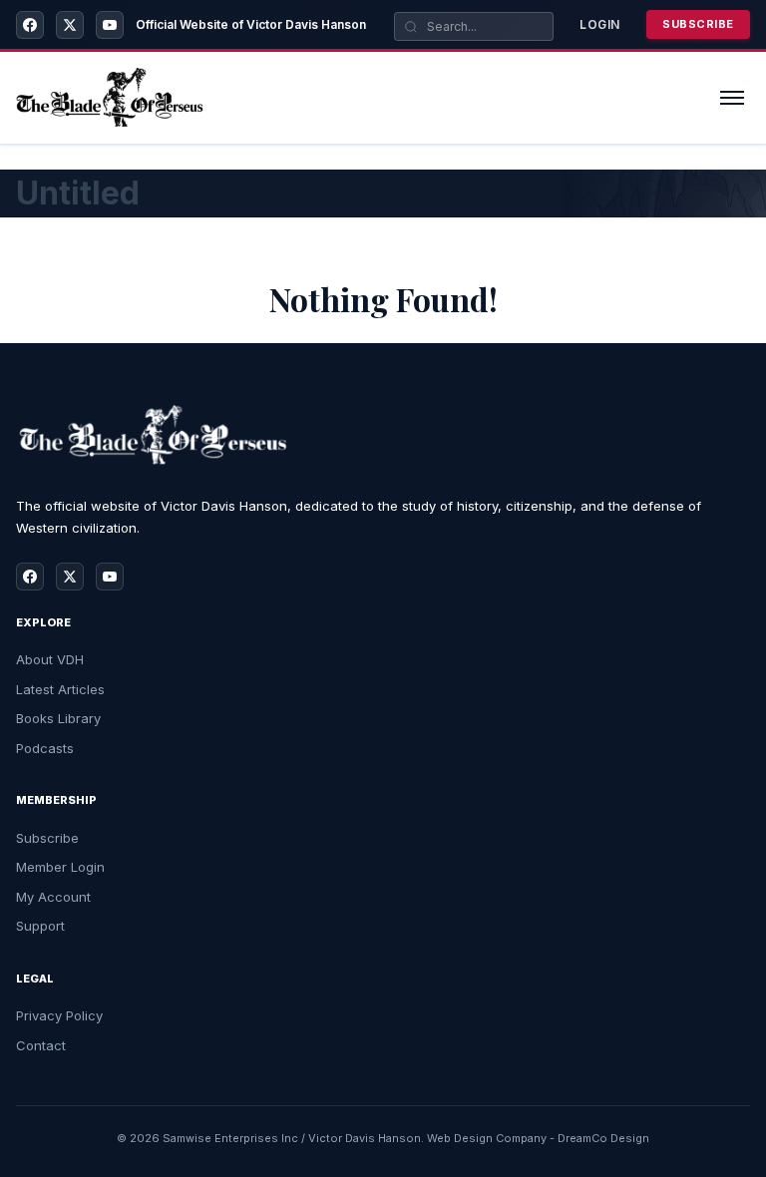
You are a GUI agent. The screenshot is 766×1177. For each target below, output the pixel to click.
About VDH (50, 659)
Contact (41, 1045)
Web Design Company (487, 1138)
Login (599, 24)
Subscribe (698, 24)
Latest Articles (60, 689)
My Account (53, 897)
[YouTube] (110, 25)
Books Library (58, 718)
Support (40, 926)
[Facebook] (30, 25)
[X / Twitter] (70, 25)
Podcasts (45, 748)
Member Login (60, 867)
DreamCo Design (603, 1138)
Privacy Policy (59, 1015)
